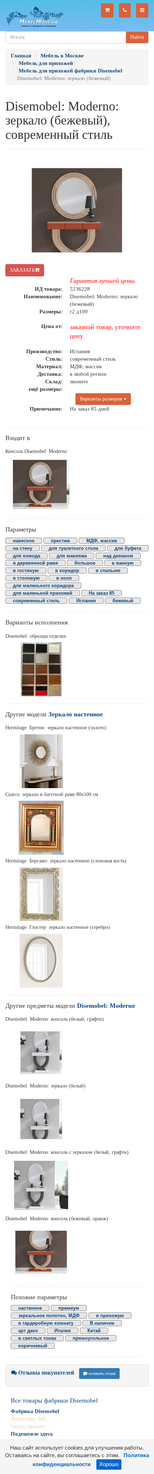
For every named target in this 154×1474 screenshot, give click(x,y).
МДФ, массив (101, 540)
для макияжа (72, 555)
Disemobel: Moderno (106, 1005)
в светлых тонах (37, 1338)
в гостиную (26, 570)
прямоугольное (91, 1338)
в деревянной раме (35, 563)
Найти (137, 37)
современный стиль (36, 600)
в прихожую (110, 1315)
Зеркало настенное (75, 714)
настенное (30, 1308)
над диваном (118, 555)
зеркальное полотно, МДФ (49, 1315)
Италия (62, 1330)
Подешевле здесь (32, 1434)
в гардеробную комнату (45, 1323)
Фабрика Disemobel (35, 1411)
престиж (60, 540)
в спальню (108, 570)
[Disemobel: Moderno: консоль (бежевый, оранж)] (77, 1252)
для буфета (128, 548)
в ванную (123, 563)
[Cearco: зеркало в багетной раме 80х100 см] (77, 828)
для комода (26, 555)
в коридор (67, 570)
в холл (64, 578)
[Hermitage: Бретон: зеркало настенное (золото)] (77, 761)
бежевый (122, 600)
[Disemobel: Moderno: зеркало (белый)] (77, 1119)
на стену (22, 548)
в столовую (26, 578)
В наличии (102, 1323)
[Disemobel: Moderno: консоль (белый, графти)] (77, 1053)
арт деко (28, 1330)
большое (84, 563)
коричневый (32, 1345)
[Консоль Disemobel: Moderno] (77, 484)
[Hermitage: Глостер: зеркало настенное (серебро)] (77, 961)
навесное (23, 540)
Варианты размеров (102, 399)
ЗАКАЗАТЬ (22, 270)
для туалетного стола (73, 548)
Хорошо (109, 1464)
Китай (94, 1330)
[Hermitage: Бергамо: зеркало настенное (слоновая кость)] (77, 894)
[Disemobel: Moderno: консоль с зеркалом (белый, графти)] (77, 1185)
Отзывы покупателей (45, 1373)
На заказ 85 (101, 593)
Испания (86, 600)
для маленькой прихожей (42, 593)
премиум (68, 1308)
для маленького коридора (43, 585)
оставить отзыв (101, 1373)
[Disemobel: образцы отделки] (77, 669)
